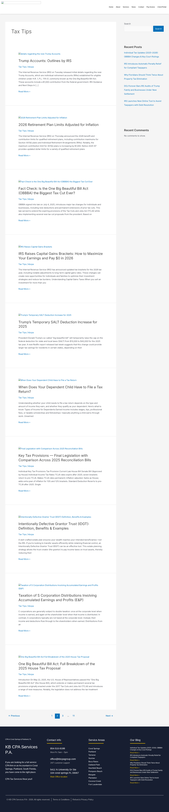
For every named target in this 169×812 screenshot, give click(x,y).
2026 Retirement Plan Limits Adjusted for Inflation (58, 125)
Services (126, 7)
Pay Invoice (151, 7)
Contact (141, 7)
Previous (14, 715)
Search (127, 23)
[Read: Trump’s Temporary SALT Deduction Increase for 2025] (44, 315)
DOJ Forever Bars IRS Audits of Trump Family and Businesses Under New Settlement (142, 90)
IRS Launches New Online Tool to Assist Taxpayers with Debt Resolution (144, 779)
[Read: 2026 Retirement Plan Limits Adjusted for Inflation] (42, 117)
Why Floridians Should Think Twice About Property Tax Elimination (145, 764)
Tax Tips (22, 67)
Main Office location (58, 777)
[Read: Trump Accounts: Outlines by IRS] (39, 53)
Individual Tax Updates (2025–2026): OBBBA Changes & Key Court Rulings (146, 749)
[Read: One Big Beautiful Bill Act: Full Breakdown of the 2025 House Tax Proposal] (53, 657)
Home (111, 7)
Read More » (24, 91)
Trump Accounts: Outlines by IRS (45, 61)
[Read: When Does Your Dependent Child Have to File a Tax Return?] (47, 380)
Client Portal (162, 7)
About (118, 7)
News (134, 7)
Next (109, 715)
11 (74, 715)
